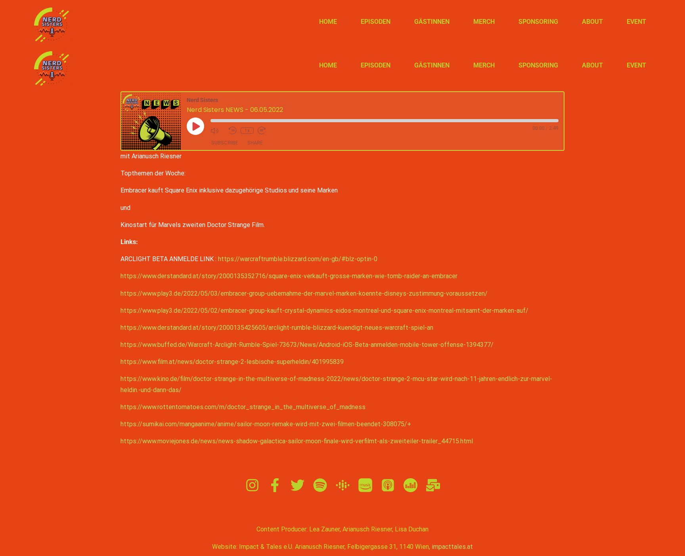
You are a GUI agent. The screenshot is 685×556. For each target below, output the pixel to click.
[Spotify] (320, 485)
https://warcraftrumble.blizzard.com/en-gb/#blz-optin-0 (297, 259)
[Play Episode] (195, 126)
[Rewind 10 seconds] (233, 130)
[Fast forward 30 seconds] (265, 130)
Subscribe (224, 142)
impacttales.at (452, 546)
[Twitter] (297, 485)
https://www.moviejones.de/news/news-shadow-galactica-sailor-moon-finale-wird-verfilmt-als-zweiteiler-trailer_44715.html (297, 441)
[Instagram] (252, 485)
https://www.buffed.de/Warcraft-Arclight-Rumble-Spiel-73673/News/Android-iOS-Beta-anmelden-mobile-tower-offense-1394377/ (307, 344)
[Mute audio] (217, 130)
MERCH (484, 21)
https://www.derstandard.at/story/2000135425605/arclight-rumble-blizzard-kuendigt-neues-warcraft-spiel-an (277, 327)
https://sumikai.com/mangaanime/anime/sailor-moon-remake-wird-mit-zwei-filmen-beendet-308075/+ (266, 424)
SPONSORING (538, 21)
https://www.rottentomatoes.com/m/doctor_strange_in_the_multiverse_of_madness (243, 407)
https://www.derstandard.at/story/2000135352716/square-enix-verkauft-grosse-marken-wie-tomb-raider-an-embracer (289, 276)
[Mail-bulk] (433, 485)
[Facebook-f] (275, 485)
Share (254, 142)
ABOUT (592, 21)
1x (247, 130)
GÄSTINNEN (432, 21)
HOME (328, 21)
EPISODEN (375, 21)
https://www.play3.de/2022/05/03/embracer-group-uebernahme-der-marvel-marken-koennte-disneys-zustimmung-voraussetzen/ (304, 293)
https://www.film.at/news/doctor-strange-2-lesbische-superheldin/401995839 (232, 362)
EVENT (636, 21)
